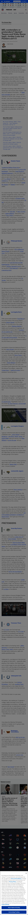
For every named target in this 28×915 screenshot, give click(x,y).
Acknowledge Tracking (14, 912)
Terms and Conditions (16, 878)
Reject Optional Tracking (14, 907)
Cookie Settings (5, 904)
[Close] (26, 873)
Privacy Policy (12, 881)
